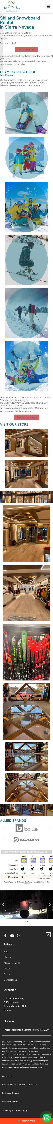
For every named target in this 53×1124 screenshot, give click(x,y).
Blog (6, 951)
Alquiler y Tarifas (12, 963)
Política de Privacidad (11, 1101)
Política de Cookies (10, 1093)
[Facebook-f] (5, 935)
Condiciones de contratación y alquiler (19, 1084)
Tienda (7, 974)
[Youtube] (12, 935)
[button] (48, 6)
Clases (7, 968)
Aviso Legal (7, 1076)
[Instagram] (19, 935)
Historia (7, 957)
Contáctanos (10, 980)
